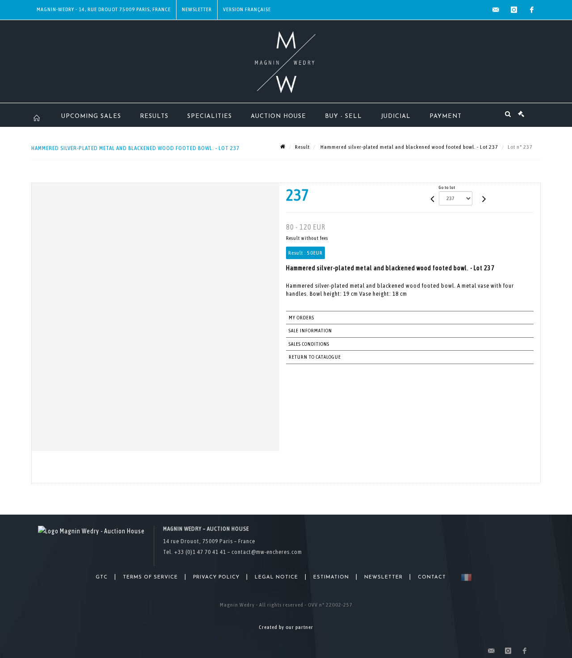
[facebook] (532, 10)
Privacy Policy (216, 577)
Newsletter (197, 9)
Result (302, 147)
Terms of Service (150, 577)
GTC (102, 577)
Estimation (331, 577)
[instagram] (514, 10)
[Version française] (464, 577)
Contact (432, 577)
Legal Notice (276, 577)
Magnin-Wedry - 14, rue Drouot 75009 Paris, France (104, 9)
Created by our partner (286, 627)
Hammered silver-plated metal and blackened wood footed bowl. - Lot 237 (408, 147)
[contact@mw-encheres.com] (496, 10)
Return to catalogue (315, 357)
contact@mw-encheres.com (266, 552)
